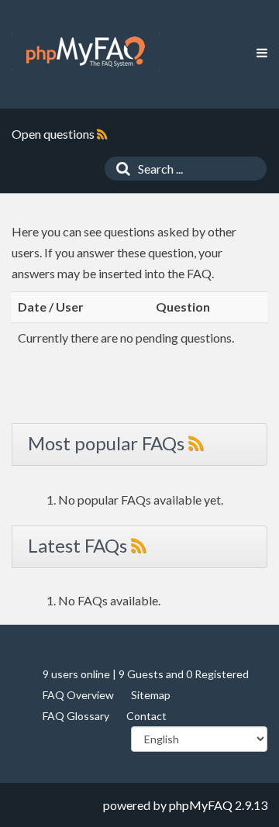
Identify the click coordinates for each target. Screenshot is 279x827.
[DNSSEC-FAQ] (86, 52)
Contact (146, 715)
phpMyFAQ (200, 805)
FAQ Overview (78, 694)
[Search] (119, 169)
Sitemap (150, 694)
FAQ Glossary (76, 715)
